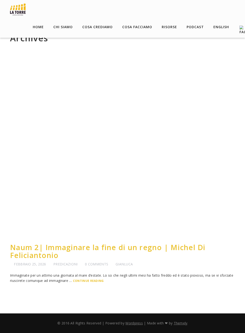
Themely (181, 323)
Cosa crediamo (97, 27)
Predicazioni (65, 264)
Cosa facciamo (137, 27)
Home (38, 27)
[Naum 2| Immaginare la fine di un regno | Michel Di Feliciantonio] (122, 144)
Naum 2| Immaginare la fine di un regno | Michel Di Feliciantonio (108, 251)
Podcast (195, 27)
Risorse (169, 27)
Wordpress (134, 323)
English (221, 27)
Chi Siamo (63, 27)
